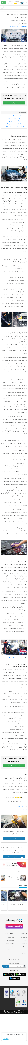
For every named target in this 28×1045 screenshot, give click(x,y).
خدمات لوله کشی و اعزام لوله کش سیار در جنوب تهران (13, 877)
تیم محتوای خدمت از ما (18, 806)
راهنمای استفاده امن (10, 950)
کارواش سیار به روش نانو (15, 121)
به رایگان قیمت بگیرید (15, 839)
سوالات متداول (24, 950)
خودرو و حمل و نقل (14, 14)
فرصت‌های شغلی (24, 943)
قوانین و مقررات (24, 953)
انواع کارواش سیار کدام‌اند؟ (18, 115)
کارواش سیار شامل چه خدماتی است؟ (15, 127)
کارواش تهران (24, 810)
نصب (3, 2)
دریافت (5, 966)
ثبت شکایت (12, 953)
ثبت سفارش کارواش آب (14, 103)
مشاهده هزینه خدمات (10, 940)
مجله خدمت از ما (23, 14)
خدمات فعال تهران (11, 937)
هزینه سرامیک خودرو (12, 657)
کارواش (18, 24)
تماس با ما (25, 946)
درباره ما (25, 940)
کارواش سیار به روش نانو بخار (14, 124)
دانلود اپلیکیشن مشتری (10, 943)
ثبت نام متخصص (11, 946)
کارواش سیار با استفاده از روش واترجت (12, 118)
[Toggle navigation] (2, 7)
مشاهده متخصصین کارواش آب (14, 766)
